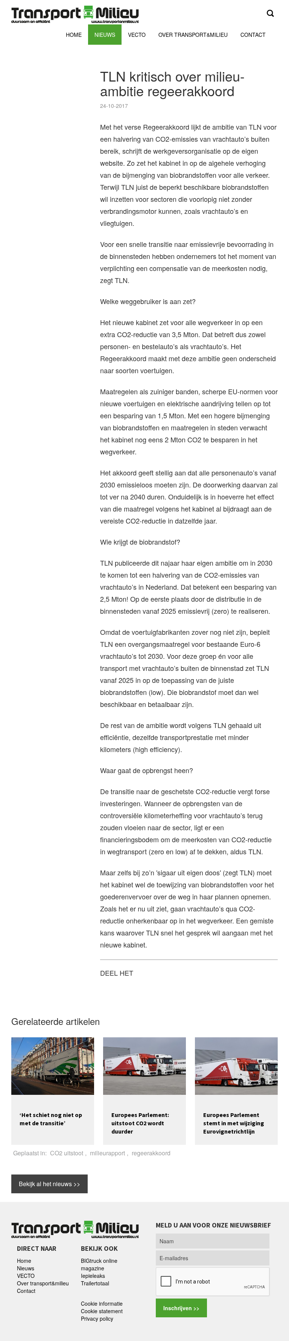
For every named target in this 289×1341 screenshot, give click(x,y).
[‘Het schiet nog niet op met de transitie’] (52, 1065)
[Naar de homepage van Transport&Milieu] (75, 13)
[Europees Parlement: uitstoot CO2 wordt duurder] (144, 1065)
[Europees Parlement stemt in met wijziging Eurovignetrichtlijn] (236, 1065)
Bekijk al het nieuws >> (49, 1183)
